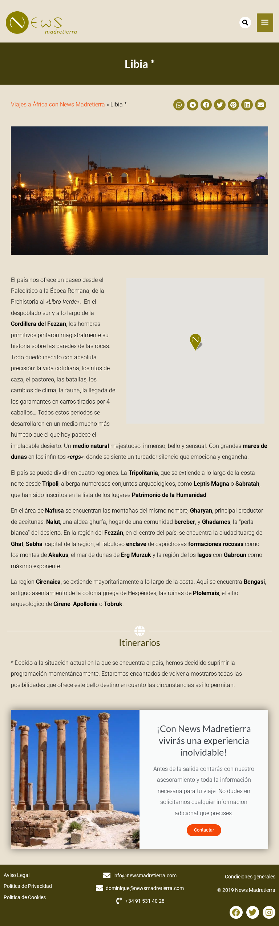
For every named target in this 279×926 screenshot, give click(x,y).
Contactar (204, 830)
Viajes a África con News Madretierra (58, 104)
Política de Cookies (25, 897)
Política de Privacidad (28, 886)
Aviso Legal (16, 875)
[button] (179, 105)
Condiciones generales (250, 877)
